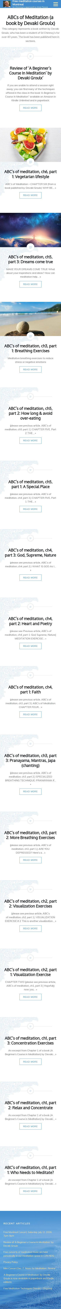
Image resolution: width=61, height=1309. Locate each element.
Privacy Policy (10, 1262)
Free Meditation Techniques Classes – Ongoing (27, 1288)
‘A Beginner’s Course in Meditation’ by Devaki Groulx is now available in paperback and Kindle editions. (28, 1278)
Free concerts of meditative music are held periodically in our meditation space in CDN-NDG (28, 1254)
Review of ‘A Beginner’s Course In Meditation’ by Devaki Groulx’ (28, 1244)
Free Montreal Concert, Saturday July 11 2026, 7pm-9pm (27, 1234)
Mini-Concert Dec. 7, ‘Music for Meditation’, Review (29, 1268)
